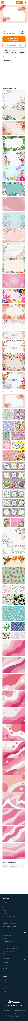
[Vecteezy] (2, 2)
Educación (5, 998)
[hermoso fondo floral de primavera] (13, 173)
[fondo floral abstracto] (13, 310)
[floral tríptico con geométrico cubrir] (13, 566)
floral (5, 951)
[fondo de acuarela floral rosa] (13, 280)
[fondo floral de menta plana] (13, 188)
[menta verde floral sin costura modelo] (18, 447)
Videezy (4, 993)
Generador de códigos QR (9, 1011)
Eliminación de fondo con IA (9, 1009)
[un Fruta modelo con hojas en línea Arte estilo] (8, 487)
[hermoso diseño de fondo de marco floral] (13, 249)
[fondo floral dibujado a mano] (13, 112)
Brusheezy (5, 987)
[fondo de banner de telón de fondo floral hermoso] (13, 334)
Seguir (22, 33)
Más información (8, 60)
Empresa (4, 996)
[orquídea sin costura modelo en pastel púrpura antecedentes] (8, 425)
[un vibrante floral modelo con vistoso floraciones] (8, 499)
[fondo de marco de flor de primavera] (13, 127)
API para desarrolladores (8, 1001)
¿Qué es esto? (17, 57)
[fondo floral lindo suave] (13, 295)
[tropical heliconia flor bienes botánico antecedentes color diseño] (13, 615)
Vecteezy (4, 990)
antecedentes (14, 951)
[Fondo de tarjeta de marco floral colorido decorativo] (13, 347)
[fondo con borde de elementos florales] (13, 265)
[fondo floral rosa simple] (13, 363)
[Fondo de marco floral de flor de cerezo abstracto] (13, 233)
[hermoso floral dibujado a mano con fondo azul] (13, 218)
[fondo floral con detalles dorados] (13, 400)
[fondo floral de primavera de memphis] (13, 157)
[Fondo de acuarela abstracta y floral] (13, 379)
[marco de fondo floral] (13, 142)
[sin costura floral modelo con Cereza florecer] (8, 437)
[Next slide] (21, 951)
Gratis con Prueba (14, 39)
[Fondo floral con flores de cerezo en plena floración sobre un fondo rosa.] (13, 203)
